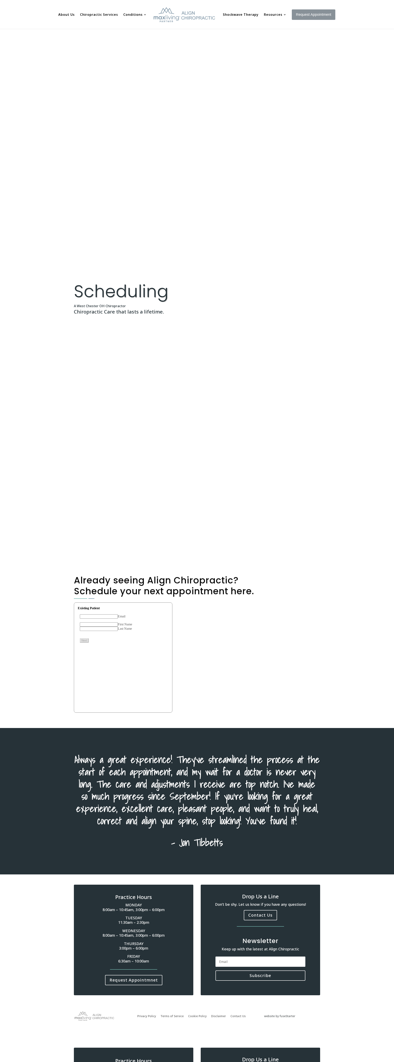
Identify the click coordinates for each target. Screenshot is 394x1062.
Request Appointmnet (134, 980)
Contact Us (260, 915)
